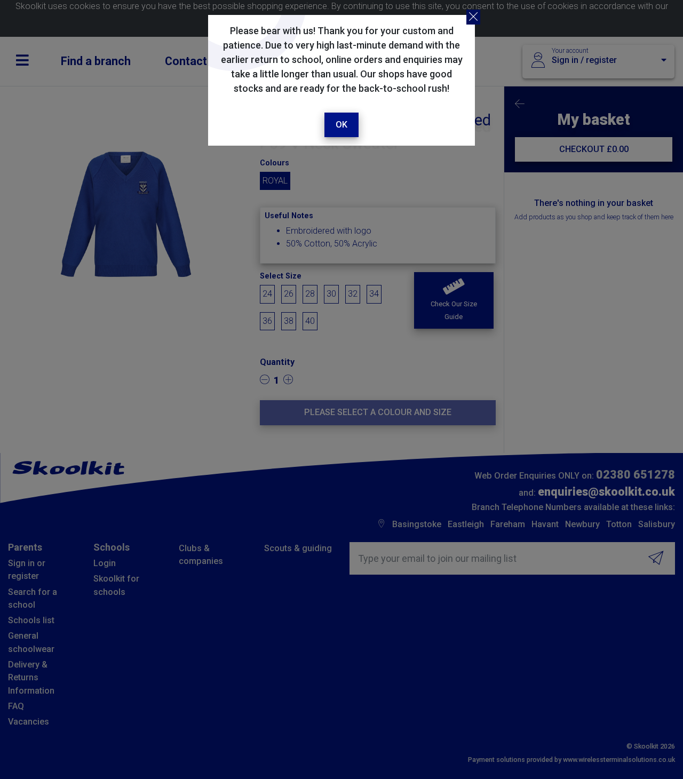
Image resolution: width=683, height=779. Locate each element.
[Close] (473, 17)
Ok (341, 125)
